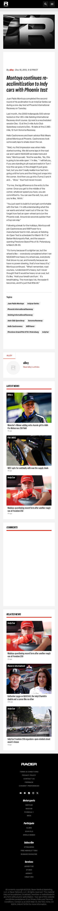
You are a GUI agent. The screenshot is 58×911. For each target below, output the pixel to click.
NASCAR (29, 809)
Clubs (29, 828)
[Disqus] (29, 568)
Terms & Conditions (29, 772)
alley (11, 70)
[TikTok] (29, 793)
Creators (29, 877)
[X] (37, 793)
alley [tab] (9, 355)
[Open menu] (52, 4)
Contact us (29, 779)
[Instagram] (33, 793)
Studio (29, 870)
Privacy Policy (29, 775)
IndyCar (29, 805)
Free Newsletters (29, 851)
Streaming (29, 847)
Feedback (29, 782)
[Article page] (29, 408)
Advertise (29, 866)
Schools (29, 831)
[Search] (45, 4)
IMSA (29, 816)
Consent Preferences (29, 786)
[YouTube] (21, 793)
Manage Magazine (29, 854)
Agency (29, 873)
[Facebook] (25, 793)
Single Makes (29, 835)
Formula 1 (29, 812)
